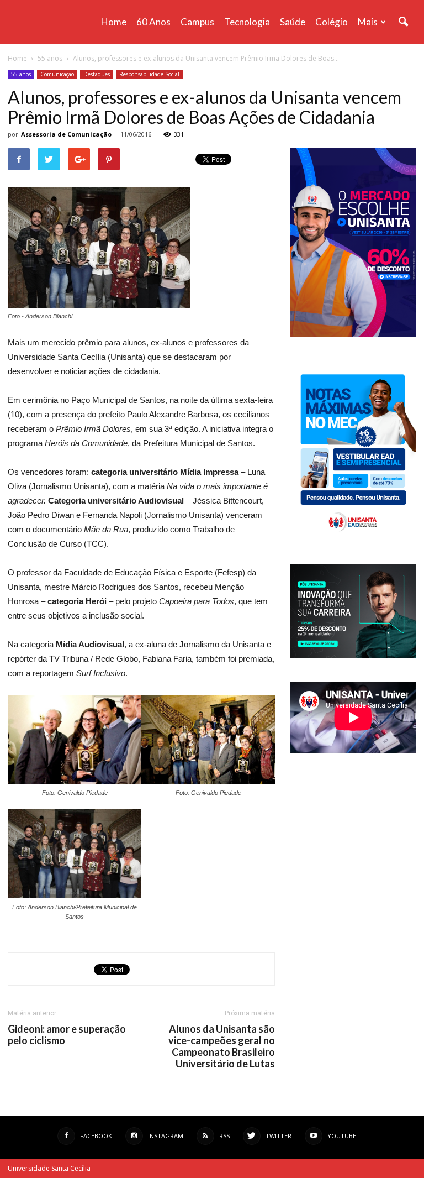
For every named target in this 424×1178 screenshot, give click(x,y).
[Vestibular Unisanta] (353, 334)
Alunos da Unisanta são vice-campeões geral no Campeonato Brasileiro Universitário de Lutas (221, 1046)
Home (113, 22)
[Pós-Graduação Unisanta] (353, 655)
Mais (368, 22)
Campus (197, 22)
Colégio (331, 22)
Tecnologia (247, 22)
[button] (403, 22)
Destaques (96, 74)
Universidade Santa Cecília (49, 1168)
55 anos (21, 74)
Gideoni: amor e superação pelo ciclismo (67, 1034)
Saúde (292, 22)
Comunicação (57, 74)
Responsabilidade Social (149, 74)
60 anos (153, 22)
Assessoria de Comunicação (66, 134)
